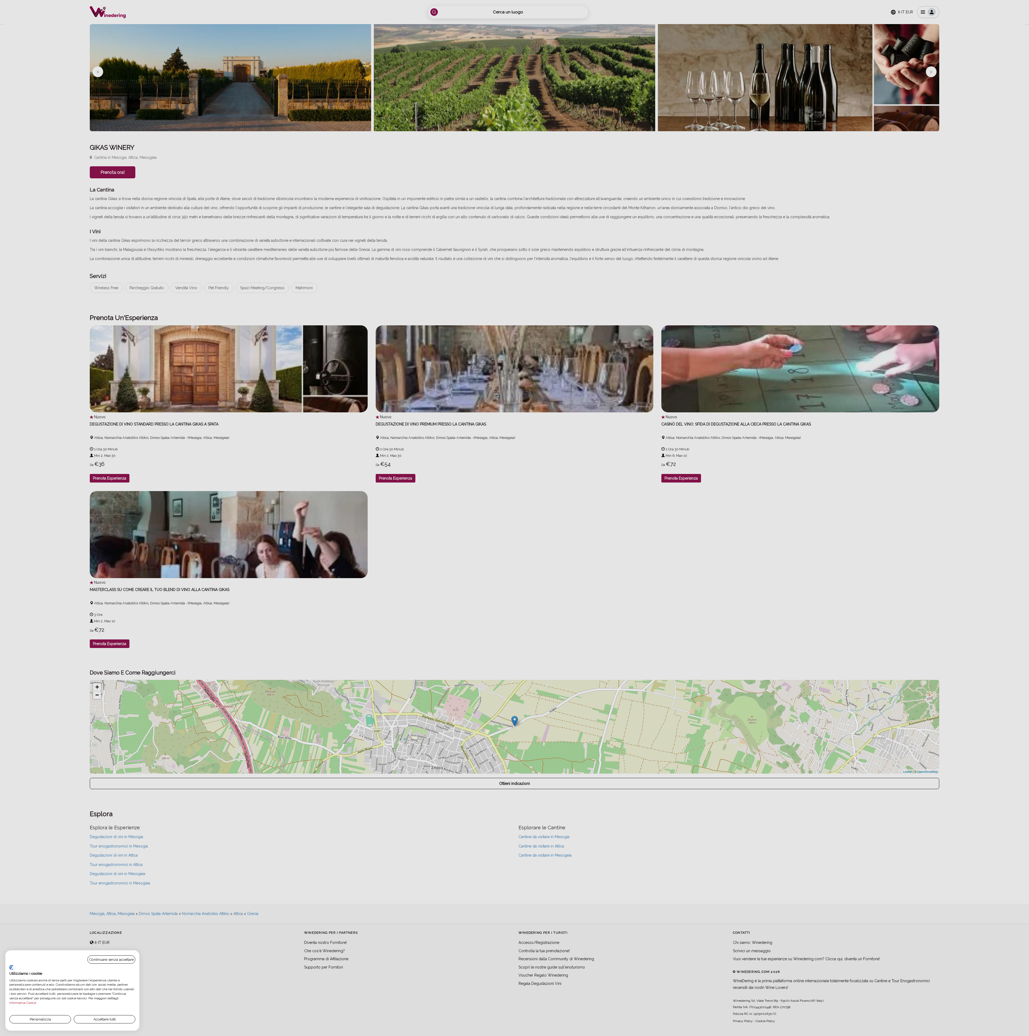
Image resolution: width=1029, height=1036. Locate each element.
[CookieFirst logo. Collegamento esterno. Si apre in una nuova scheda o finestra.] (11, 967)
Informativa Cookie (22, 1003)
